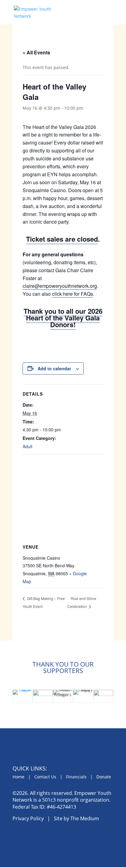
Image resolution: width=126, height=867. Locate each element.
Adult (27, 446)
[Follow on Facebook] (18, 837)
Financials (76, 777)
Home (18, 777)
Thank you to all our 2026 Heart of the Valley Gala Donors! (63, 317)
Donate (103, 777)
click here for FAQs (72, 293)
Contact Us (45, 777)
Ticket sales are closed (62, 239)
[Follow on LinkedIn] (46, 837)
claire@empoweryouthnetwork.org (60, 285)
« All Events (36, 52)
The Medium (84, 818)
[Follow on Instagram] (32, 837)
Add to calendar (54, 368)
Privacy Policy (28, 818)
